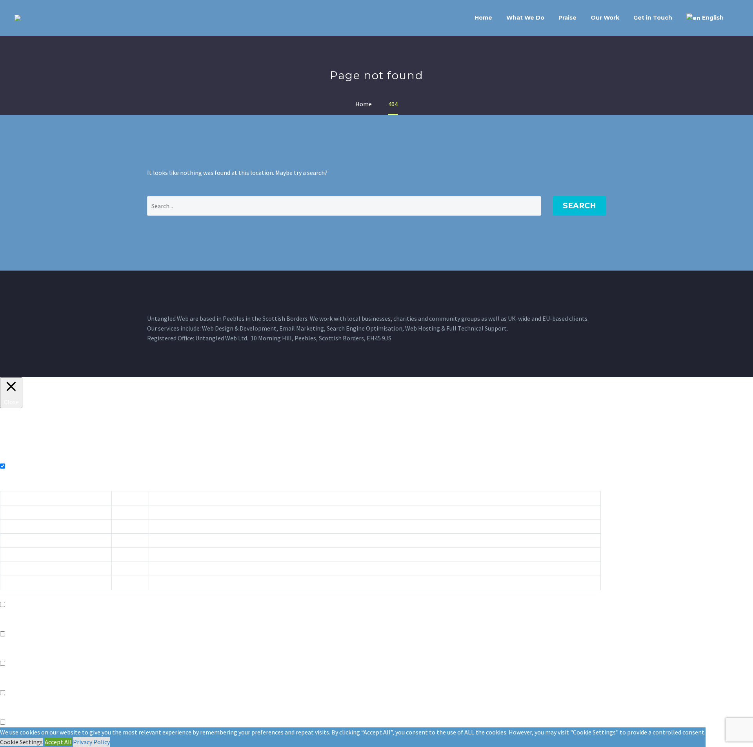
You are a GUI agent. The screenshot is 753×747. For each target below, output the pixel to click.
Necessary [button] (13, 456)
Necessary (19, 466)
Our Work (605, 17)
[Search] (738, 18)
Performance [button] (18, 624)
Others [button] (9, 712)
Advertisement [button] (20, 683)
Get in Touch (652, 17)
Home (483, 17)
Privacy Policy (91, 742)
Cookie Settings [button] (21, 742)
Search (579, 205)
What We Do (525, 17)
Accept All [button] (58, 742)
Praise (567, 17)
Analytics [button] (12, 654)
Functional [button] (14, 595)
